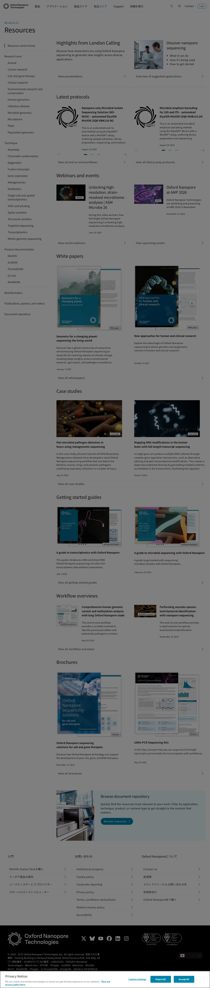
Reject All (161, 979)
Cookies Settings (137, 979)
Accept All (184, 979)
